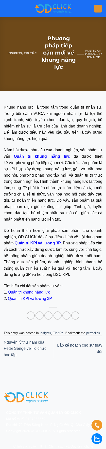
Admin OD (93, 57)
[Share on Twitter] (48, 315)
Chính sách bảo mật (27, 446)
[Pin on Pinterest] (66, 315)
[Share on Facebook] (39, 315)
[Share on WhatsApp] (31, 315)
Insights (15, 53)
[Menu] (98, 9)
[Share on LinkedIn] (75, 315)
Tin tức (30, 53)
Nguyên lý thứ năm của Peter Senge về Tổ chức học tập (25, 348)
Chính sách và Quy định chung (71, 446)
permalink (93, 333)
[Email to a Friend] (57, 315)
